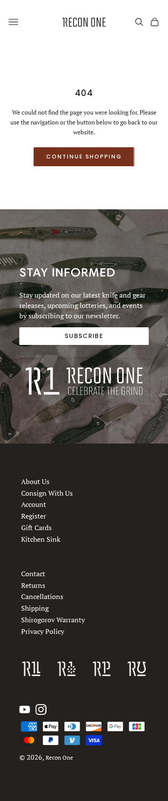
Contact (33, 573)
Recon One (59, 757)
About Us (35, 481)
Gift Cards (36, 527)
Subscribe (84, 336)
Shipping (35, 608)
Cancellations (42, 596)
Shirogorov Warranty (53, 619)
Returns (33, 585)
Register (33, 516)
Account (33, 504)
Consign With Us (47, 493)
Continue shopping (83, 156)
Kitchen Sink (40, 539)
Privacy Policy (42, 631)
